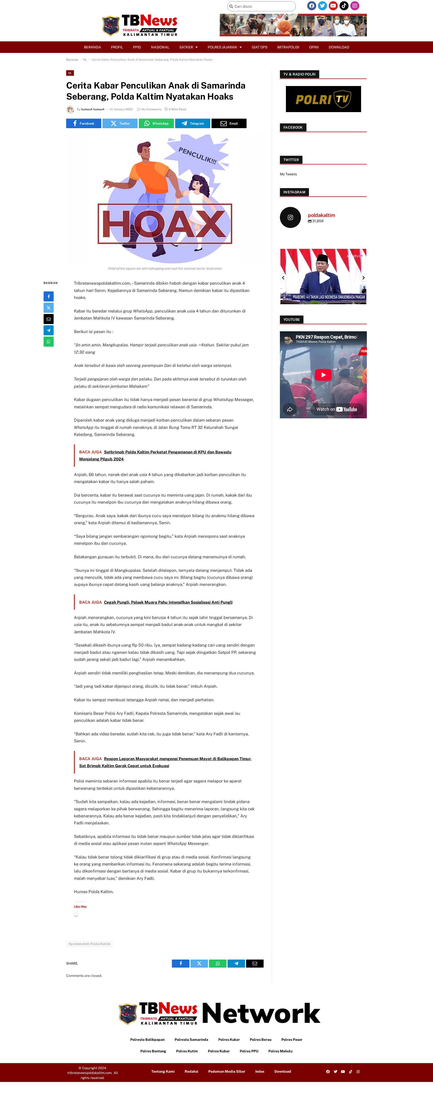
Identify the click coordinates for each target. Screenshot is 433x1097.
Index (259, 1071)
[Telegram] (49, 330)
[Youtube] (333, 5)
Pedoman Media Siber (226, 1071)
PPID (137, 47)
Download (339, 47)
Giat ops (259, 47)
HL (85, 59)
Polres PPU (249, 1051)
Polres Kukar (229, 1040)
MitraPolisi (288, 47)
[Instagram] (354, 5)
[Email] (49, 319)
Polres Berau (260, 1040)
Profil (117, 47)
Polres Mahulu (280, 1051)
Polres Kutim (187, 1051)
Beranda (92, 47)
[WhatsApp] (49, 342)
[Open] (323, 277)
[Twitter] (322, 5)
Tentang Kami (163, 1071)
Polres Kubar (219, 1051)
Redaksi (191, 1071)
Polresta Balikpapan (147, 1040)
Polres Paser (291, 1040)
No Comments (151, 109)
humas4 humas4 (92, 109)
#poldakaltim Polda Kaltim (90, 944)
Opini (314, 47)
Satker (186, 47)
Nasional (160, 47)
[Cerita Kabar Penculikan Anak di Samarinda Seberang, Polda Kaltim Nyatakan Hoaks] (165, 199)
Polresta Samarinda (191, 1040)
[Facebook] (311, 5)
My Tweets (288, 174)
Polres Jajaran (222, 47)
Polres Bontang (153, 1051)
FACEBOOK (293, 127)
